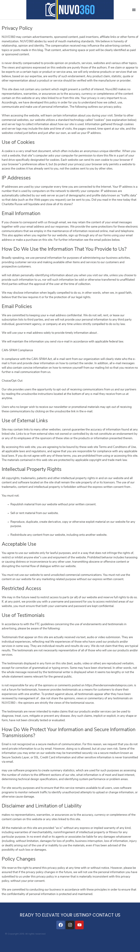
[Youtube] (79, 925)
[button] (134, 9)
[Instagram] (70, 925)
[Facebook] (60, 925)
